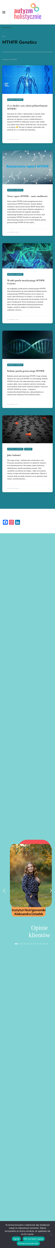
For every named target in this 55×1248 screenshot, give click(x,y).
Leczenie (28, 449)
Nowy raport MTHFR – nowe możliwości (27, 196)
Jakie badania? (14, 455)
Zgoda (16, 1239)
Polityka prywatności (28, 1243)
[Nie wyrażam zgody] (51, 1234)
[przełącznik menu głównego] (3, 12)
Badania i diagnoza (15, 99)
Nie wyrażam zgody (33, 1239)
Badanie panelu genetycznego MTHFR (25, 370)
